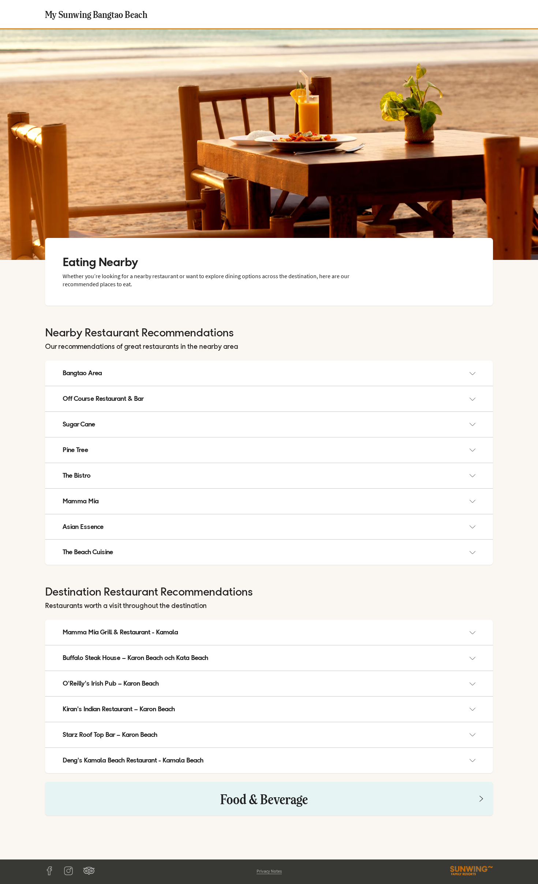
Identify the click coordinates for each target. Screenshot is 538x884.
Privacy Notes (269, 871)
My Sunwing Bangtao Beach (96, 14)
